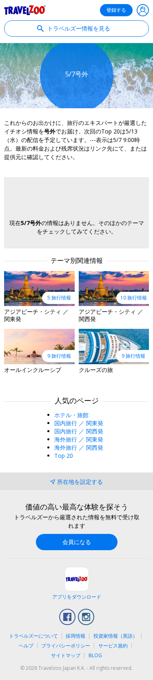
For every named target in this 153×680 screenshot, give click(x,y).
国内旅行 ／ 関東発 (78, 423)
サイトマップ (65, 655)
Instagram (86, 617)
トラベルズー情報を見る (78, 28)
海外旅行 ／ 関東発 (78, 439)
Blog (95, 655)
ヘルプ (26, 645)
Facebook (67, 617)
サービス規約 (113, 645)
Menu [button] (143, 10)
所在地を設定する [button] (80, 481)
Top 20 (63, 455)
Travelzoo (25, 10)
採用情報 (75, 635)
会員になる (76, 542)
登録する (116, 10)
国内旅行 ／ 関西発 (78, 431)
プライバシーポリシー (65, 645)
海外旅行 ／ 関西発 (78, 447)
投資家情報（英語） (115, 635)
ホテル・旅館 (71, 415)
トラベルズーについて (33, 635)
